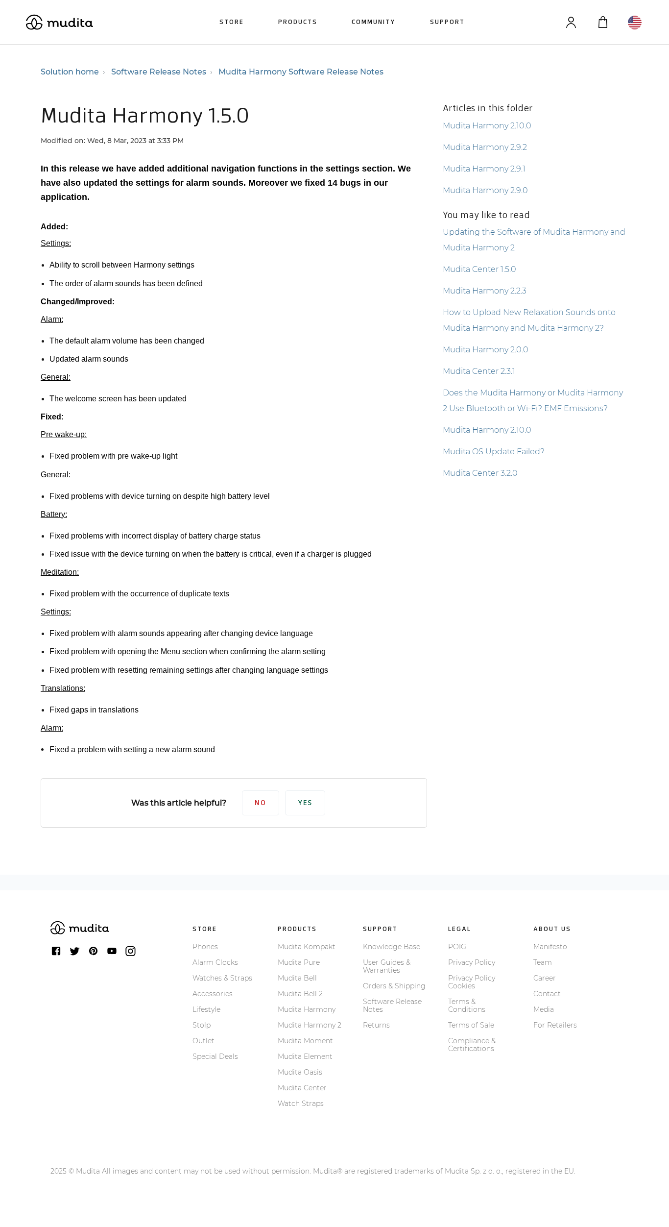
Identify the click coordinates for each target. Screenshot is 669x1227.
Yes (305, 803)
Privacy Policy (471, 962)
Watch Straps (301, 1103)
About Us (552, 929)
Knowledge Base (391, 946)
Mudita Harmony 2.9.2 (485, 147)
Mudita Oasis (300, 1072)
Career (544, 978)
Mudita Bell (297, 978)
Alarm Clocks (215, 962)
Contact (547, 993)
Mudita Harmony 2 (309, 1025)
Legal (459, 929)
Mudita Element (305, 1056)
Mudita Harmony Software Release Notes (300, 71)
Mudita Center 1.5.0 (479, 269)
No (260, 803)
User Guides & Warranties (386, 966)
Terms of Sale (471, 1025)
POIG (457, 946)
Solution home (70, 71)
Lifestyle (206, 1009)
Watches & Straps (222, 978)
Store (231, 21)
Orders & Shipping (394, 986)
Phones (205, 946)
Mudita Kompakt (306, 946)
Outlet (203, 1040)
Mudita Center (302, 1087)
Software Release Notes (158, 71)
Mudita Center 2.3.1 (479, 371)
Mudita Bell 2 (300, 993)
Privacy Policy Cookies (471, 982)
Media (543, 1009)
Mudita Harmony (306, 1009)
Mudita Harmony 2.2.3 (484, 290)
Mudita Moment (305, 1040)
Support (447, 21)
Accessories (212, 993)
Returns (376, 1025)
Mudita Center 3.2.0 (480, 473)
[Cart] (602, 22)
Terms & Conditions (466, 1005)
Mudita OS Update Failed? (494, 451)
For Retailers (555, 1025)
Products (297, 21)
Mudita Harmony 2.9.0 (485, 190)
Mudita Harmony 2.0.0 (485, 349)
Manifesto (550, 946)
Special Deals (215, 1056)
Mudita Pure (299, 962)
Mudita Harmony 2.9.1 (484, 168)
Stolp (201, 1025)
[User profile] (570, 22)
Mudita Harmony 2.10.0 (487, 125)
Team (542, 962)
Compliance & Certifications (472, 1044)
